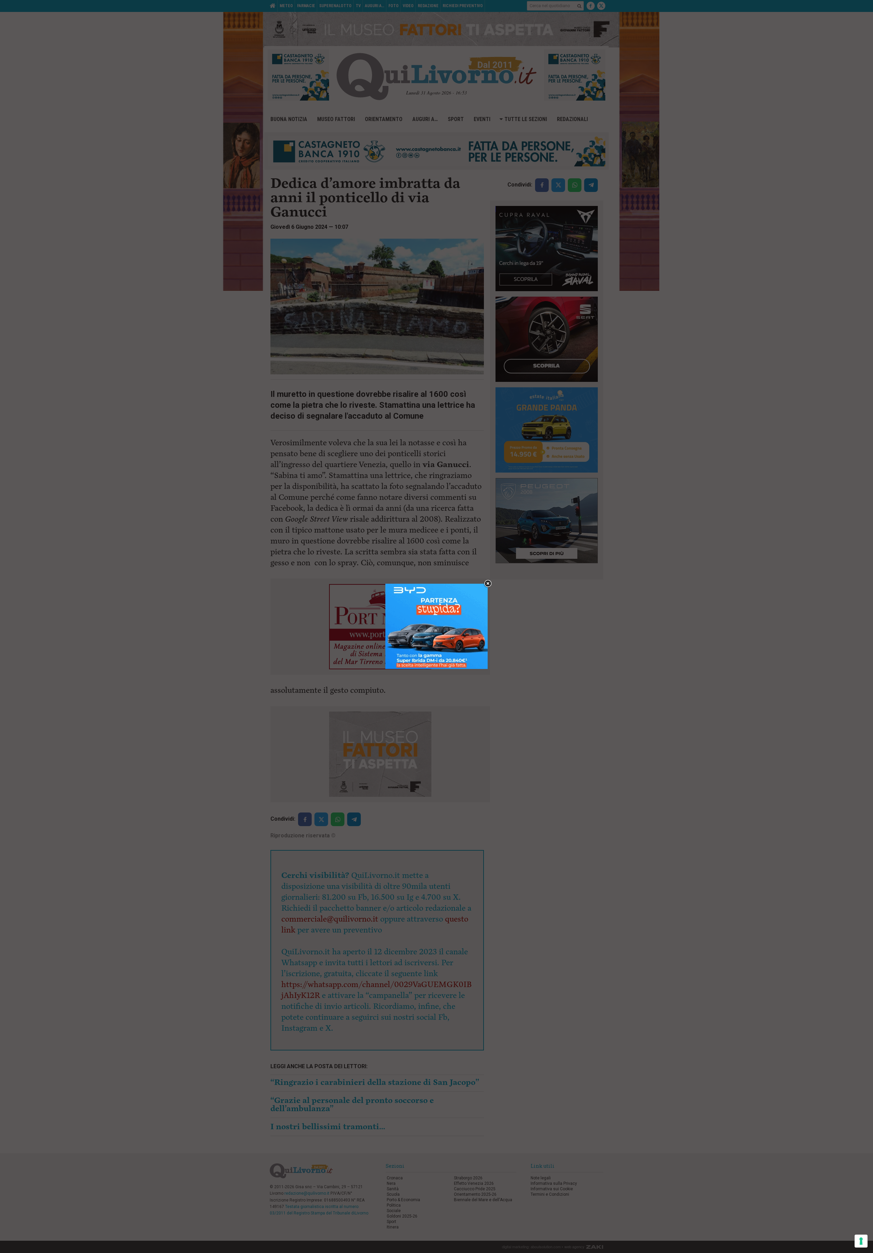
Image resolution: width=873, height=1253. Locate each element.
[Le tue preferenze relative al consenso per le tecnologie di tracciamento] (861, 1241)
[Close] (487, 583)
